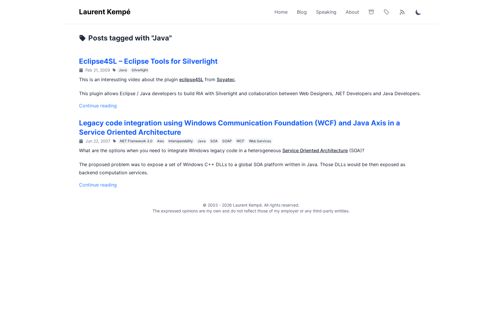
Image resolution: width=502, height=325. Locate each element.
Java (123, 70)
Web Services (260, 141)
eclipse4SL (191, 79)
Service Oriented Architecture (315, 150)
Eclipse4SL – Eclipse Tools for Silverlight (148, 61)
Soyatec (226, 79)
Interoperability (180, 141)
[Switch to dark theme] (418, 12)
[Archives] (371, 12)
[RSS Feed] (402, 12)
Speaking (326, 12)
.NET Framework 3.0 (136, 141)
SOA (214, 141)
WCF (240, 141)
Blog (302, 12)
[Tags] (386, 12)
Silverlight (140, 70)
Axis (160, 141)
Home (281, 12)
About (352, 12)
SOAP (227, 141)
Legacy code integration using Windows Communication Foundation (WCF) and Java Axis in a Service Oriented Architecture (239, 127)
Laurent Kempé (104, 12)
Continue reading (98, 106)
